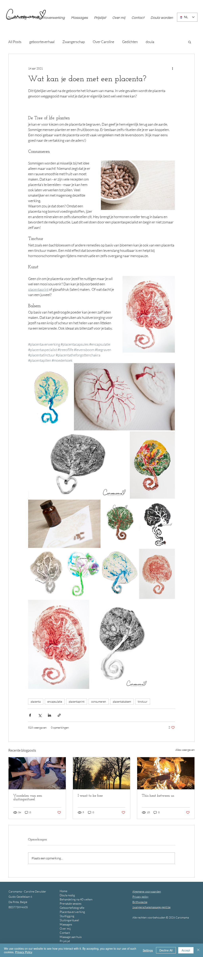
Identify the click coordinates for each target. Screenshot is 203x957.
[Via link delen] (59, 715)
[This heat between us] (165, 773)
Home (63, 891)
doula (150, 41)
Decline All (165, 950)
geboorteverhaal (42, 41)
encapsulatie (54, 701)
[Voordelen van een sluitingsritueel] (37, 773)
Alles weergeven (185, 749)
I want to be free (90, 796)
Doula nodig (67, 895)
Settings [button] (148, 950)
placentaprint (76, 701)
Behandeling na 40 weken (76, 899)
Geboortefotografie (72, 908)
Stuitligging (67, 916)
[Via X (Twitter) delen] (40, 715)
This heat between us (158, 796)
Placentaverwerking (72, 912)
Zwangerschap (73, 41)
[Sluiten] (198, 950)
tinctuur (142, 701)
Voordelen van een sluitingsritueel (27, 797)
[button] (190, 41)
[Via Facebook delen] (30, 715)
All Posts (14, 41)
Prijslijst (65, 941)
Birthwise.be (139, 902)
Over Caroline (103, 41)
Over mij (65, 928)
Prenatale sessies (70, 903)
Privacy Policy (23, 952)
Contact (65, 933)
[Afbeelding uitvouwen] (50, 396)
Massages (66, 924)
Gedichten (130, 41)
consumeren (98, 701)
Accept (186, 950)
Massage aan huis (70, 937)
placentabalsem (122, 701)
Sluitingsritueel (69, 920)
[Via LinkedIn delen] (49, 715)
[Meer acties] (172, 68)
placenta (36, 701)
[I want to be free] (101, 773)
